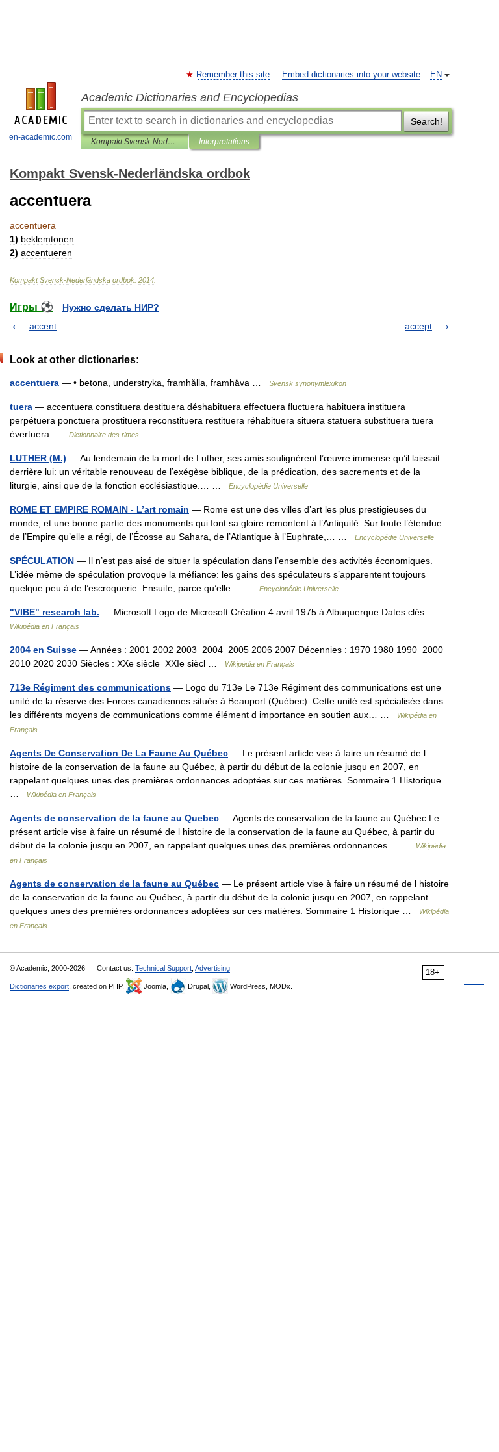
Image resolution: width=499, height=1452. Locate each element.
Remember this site (234, 74)
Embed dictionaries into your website (351, 74)
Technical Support (163, 968)
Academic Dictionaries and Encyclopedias (189, 97)
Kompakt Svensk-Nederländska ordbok (135, 141)
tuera (21, 406)
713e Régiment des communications (90, 687)
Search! (426, 121)
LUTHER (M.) (38, 458)
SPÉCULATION (42, 560)
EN (436, 74)
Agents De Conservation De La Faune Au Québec (119, 753)
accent (43, 326)
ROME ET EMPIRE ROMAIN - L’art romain (99, 509)
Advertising (212, 968)
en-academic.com (40, 137)
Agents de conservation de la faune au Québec (114, 883)
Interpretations (224, 141)
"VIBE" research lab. (54, 612)
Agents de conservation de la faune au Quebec (114, 818)
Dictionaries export (39, 986)
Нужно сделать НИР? (110, 307)
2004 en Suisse (43, 649)
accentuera (34, 382)
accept (418, 326)
